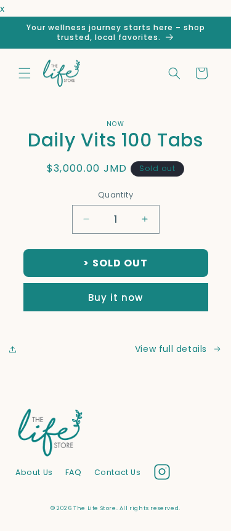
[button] (24, 73)
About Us (34, 472)
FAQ (73, 472)
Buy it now (115, 297)
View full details (171, 349)
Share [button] (35, 349)
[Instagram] (162, 474)
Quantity (115, 195)
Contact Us (117, 472)
